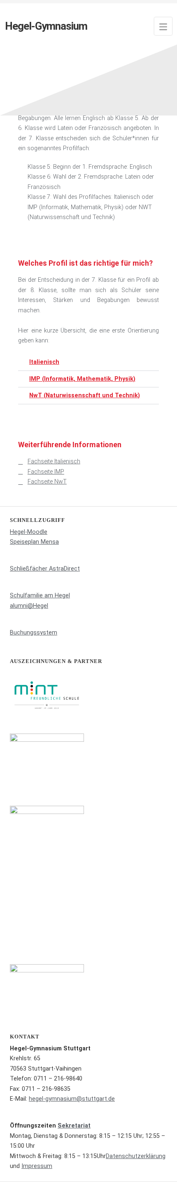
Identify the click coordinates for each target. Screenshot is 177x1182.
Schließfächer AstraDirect (45, 568)
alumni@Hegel (29, 605)
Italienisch (44, 362)
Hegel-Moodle (28, 532)
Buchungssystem (33, 632)
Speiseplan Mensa (34, 541)
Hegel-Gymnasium (46, 26)
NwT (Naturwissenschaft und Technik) (84, 395)
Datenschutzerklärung (135, 1156)
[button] (88, 362)
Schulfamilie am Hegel (40, 595)
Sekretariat (74, 1125)
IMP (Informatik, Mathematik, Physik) (82, 378)
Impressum (36, 1166)
